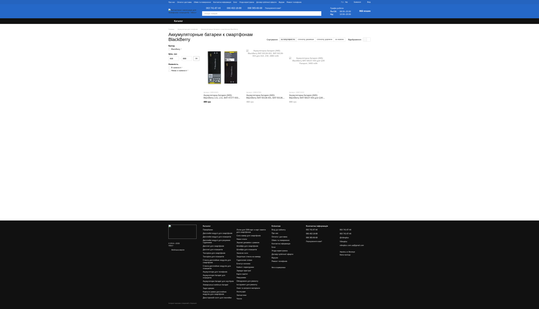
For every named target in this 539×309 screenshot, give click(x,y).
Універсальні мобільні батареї (215, 285)
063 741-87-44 (213, 8)
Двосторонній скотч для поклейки (217, 298)
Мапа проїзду (345, 255)
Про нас (171, 2)
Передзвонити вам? (273, 8)
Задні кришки (208, 288)
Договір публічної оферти (266, 2)
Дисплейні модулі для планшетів (217, 237)
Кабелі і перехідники (245, 267)
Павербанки (208, 230)
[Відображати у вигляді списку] (368, 39)
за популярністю (288, 39)
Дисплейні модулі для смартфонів (217, 233)
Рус (342, 2)
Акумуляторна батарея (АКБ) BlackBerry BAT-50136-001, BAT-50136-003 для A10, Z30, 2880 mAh (264, 97)
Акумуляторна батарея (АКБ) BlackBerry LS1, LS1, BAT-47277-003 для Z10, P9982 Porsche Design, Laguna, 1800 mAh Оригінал (223, 99)
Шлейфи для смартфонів (247, 246)
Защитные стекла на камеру (249, 257)
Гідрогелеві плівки (244, 260)
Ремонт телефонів (294, 2)
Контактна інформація (222, 2)
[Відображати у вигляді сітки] (365, 39)
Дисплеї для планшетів (213, 249)
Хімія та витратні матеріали (248, 288)
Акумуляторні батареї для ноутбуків (218, 281)
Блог (235, 2)
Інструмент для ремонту (247, 285)
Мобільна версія (177, 250)
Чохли (239, 299)
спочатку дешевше (306, 39)
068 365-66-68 (255, 8)
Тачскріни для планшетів (213, 257)
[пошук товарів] (319, 13)
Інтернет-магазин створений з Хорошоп (182, 303)
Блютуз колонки (243, 264)
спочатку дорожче (324, 39)
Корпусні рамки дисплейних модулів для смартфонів (215, 293)
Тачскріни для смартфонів (214, 253)
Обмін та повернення (202, 2)
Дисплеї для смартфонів (213, 246)
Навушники (241, 277)
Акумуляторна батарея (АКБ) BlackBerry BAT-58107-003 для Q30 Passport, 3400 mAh (306, 97)
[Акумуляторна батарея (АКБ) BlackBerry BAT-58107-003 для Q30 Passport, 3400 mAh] (308, 68)
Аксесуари (241, 292)
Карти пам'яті (242, 274)
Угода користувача (246, 2)
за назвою (339, 39)
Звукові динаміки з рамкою (248, 242)
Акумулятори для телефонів (215, 272)
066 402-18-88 (234, 8)
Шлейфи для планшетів (247, 249)
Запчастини (241, 295)
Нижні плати (242, 239)
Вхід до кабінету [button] (279, 230)
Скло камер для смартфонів (249, 236)
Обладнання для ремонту (247, 281)
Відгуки (281, 2)
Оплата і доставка (184, 2)
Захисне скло (242, 253)
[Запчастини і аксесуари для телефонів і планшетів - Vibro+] (182, 232)
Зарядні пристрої (244, 271)
